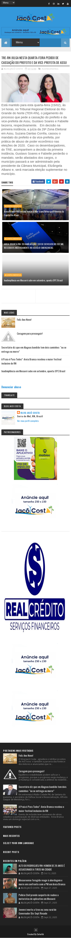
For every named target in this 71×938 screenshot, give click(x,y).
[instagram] (54, 3)
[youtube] (68, 3)
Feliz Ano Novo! (24, 319)
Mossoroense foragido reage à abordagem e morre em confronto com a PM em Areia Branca (42, 882)
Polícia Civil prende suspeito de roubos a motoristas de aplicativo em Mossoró (39, 897)
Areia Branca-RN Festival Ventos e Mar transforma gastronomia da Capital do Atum (34, 213)
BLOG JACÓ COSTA (30, 412)
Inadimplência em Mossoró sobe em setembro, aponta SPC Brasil (33, 280)
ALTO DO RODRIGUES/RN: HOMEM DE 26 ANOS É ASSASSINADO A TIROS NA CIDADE (42, 867)
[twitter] (63, 3)
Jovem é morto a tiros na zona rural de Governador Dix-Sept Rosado (37, 911)
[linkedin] (58, 3)
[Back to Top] (36, 930)
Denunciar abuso (11, 387)
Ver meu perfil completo (28, 421)
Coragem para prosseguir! (30, 333)
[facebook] (49, 3)
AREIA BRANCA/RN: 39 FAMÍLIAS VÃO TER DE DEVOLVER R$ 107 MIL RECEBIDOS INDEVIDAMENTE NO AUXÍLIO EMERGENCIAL (34, 245)
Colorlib (40, 934)
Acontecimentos (50, 68)
